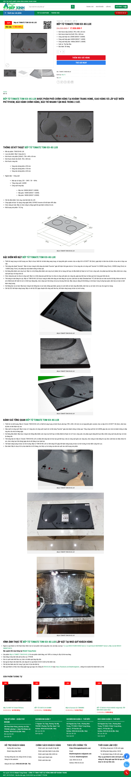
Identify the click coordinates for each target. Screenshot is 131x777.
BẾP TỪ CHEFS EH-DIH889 (42, 708)
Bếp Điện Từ (68, 21)
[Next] (50, 43)
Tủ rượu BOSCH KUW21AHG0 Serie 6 (74, 646)
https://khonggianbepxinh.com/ (80, 748)
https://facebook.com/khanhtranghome (67, 667)
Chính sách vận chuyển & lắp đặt (48, 748)
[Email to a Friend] (65, 82)
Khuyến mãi (100, 7)
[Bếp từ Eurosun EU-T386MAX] (80, 692)
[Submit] (73, 7)
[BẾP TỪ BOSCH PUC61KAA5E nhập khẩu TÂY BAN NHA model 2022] (111, 692)
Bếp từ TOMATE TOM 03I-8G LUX (19, 98)
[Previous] (8, 43)
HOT (60, 77)
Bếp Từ (75, 21)
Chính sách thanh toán (45, 757)
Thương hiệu (55, 13)
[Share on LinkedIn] (72, 82)
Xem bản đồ (7, 736)
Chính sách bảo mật (44, 760)
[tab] (5, 94)
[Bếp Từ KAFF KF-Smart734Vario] (17, 692)
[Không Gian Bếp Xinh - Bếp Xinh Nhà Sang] (14, 7)
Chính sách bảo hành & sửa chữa (48, 751)
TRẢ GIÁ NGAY (81, 63)
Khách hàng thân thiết (14, 751)
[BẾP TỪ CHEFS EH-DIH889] (49, 693)
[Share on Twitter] (61, 82)
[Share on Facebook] (58, 82)
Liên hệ (108, 7)
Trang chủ (90, 7)
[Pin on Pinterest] (68, 82)
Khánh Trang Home (29, 651)
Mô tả (5, 93)
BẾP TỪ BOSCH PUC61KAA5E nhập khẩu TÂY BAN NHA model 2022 (111, 709)
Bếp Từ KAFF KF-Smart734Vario (13, 708)
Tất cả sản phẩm (43, 13)
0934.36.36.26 (48, 667)
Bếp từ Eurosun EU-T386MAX (75, 708)
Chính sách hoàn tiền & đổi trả (47, 754)
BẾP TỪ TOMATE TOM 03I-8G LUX (41, 147)
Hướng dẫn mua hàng (13, 748)
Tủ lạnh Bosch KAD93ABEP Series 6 (97, 646)
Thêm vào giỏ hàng (81, 58)
